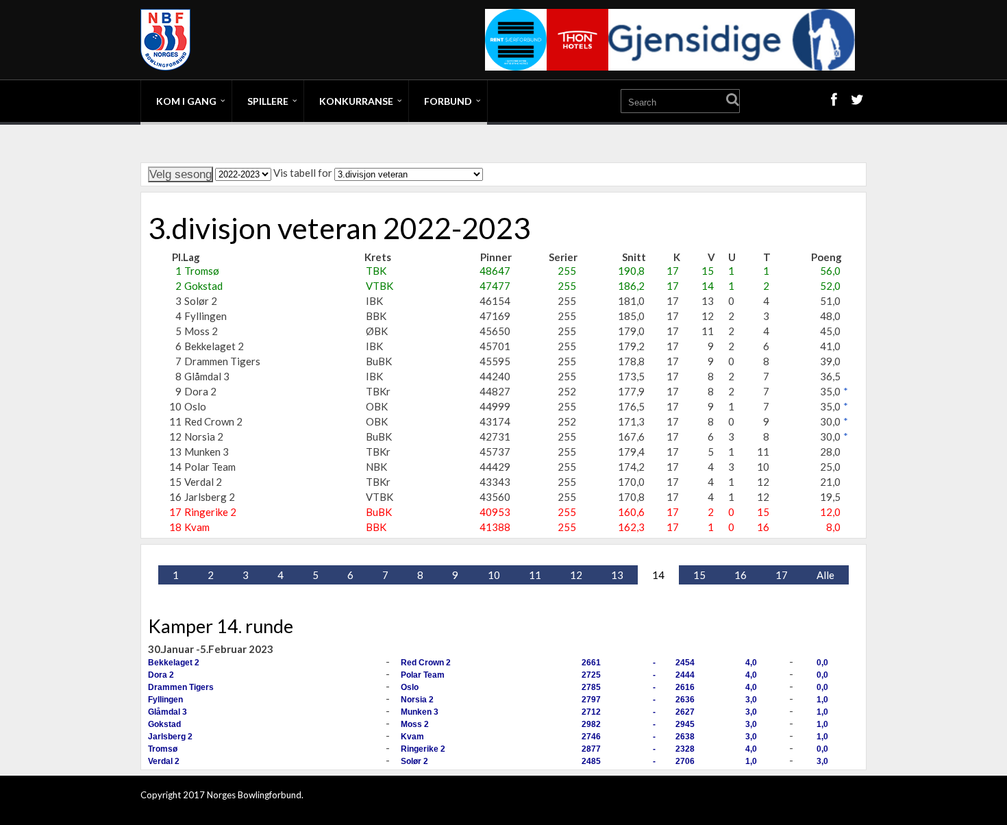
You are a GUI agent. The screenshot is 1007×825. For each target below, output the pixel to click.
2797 (591, 699)
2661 (591, 662)
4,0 (751, 662)
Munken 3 (419, 712)
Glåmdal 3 (167, 712)
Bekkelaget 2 (173, 662)
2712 (591, 712)
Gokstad (164, 724)
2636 (685, 699)
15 (699, 575)
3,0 (751, 699)
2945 (685, 724)
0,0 (822, 662)
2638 (685, 736)
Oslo (410, 687)
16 (740, 575)
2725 (591, 675)
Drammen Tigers (181, 687)
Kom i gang (186, 101)
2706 (685, 761)
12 (576, 575)
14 (658, 575)
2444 (685, 675)
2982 (591, 724)
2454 (685, 662)
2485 (591, 761)
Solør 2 (414, 761)
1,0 (822, 699)
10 (494, 575)
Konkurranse (356, 101)
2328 (685, 749)
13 (617, 575)
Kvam (412, 736)
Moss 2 (415, 724)
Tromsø (162, 749)
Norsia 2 (417, 699)
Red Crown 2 (426, 662)
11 (535, 575)
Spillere (267, 101)
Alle (825, 575)
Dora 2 (161, 675)
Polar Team (423, 675)
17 (781, 575)
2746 (591, 736)
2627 (685, 712)
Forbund (448, 101)
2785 (591, 687)
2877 (591, 749)
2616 (685, 687)
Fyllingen (165, 699)
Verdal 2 (163, 761)
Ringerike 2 (423, 749)
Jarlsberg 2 (170, 736)
